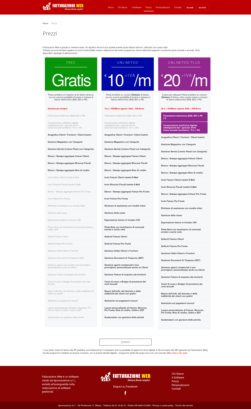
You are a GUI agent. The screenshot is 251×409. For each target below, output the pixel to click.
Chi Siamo (122, 7)
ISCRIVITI (125, 342)
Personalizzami (163, 7)
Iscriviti (202, 7)
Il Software (136, 7)
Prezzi (149, 7)
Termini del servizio (184, 405)
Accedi (190, 7)
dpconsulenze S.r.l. (67, 405)
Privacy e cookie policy (163, 405)
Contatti (177, 7)
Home (111, 7)
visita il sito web (179, 352)
